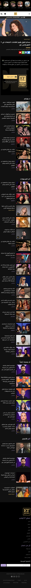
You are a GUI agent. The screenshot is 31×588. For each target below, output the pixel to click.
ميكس (13, 108)
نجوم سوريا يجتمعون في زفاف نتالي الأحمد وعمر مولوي (8, 163)
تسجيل (3, 565)
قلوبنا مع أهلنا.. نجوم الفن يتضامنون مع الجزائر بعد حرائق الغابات (8, 104)
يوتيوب (12, 576)
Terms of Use (15, 582)
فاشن (28, 539)
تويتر (29, 551)
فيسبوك (28, 548)
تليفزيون (13, 144)
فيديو (5, 13)
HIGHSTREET (17, 17)
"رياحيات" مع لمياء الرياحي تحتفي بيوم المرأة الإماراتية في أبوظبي (8, 475)
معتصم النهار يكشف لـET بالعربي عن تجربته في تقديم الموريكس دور (8, 367)
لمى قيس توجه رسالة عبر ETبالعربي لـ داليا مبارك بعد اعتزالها (8, 267)
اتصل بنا (19, 580)
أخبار (29, 521)
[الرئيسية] (15, 13)
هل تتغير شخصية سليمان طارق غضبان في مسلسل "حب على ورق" (8, 338)
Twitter (14, 576)
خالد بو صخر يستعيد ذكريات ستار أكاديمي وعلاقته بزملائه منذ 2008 (8, 290)
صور (29, 527)
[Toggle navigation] (29, 13)
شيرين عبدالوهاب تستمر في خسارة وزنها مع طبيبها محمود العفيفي (8, 116)
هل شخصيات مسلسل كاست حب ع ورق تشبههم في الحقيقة (8, 326)
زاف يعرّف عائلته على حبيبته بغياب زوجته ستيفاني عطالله (9, 349)
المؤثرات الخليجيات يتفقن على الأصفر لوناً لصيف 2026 (9, 490)
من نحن (25, 580)
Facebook (19, 576)
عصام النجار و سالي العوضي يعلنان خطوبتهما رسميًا (9, 128)
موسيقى (13, 257)
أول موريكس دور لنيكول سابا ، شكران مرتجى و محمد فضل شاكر (8, 426)
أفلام (29, 530)
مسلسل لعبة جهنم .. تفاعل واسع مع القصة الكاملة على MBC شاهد (8, 140)
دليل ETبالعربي (26, 542)
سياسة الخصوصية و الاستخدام (8, 580)
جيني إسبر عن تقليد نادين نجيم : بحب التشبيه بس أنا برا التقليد (8, 302)
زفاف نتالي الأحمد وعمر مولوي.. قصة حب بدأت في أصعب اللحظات (8, 220)
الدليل (22, 17)
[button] (28, 52)
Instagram (17, 576)
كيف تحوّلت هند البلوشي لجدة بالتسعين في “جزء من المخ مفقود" (8, 196)
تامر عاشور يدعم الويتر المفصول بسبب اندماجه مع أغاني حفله (8, 446)
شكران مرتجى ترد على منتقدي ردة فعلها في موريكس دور (9, 415)
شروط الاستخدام (6, 582)
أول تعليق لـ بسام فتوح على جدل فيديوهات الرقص (8, 391)
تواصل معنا (27, 557)
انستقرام (28, 554)
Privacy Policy (24, 582)
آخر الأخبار (8, 17)
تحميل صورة (10, 77)
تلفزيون (28, 533)
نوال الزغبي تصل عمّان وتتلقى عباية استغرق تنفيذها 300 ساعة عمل (8, 279)
